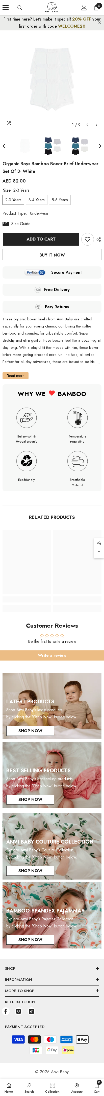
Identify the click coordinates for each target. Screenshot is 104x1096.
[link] (27, 599)
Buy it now (52, 255)
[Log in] (84, 7)
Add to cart (40, 239)
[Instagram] (18, 1011)
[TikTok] (31, 1011)
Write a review (52, 655)
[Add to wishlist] (87, 239)
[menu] (6, 8)
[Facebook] (6, 1011)
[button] (87, 124)
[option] (52, 80)
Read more (15, 376)
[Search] (20, 8)
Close (99, 23)
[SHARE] (97, 239)
